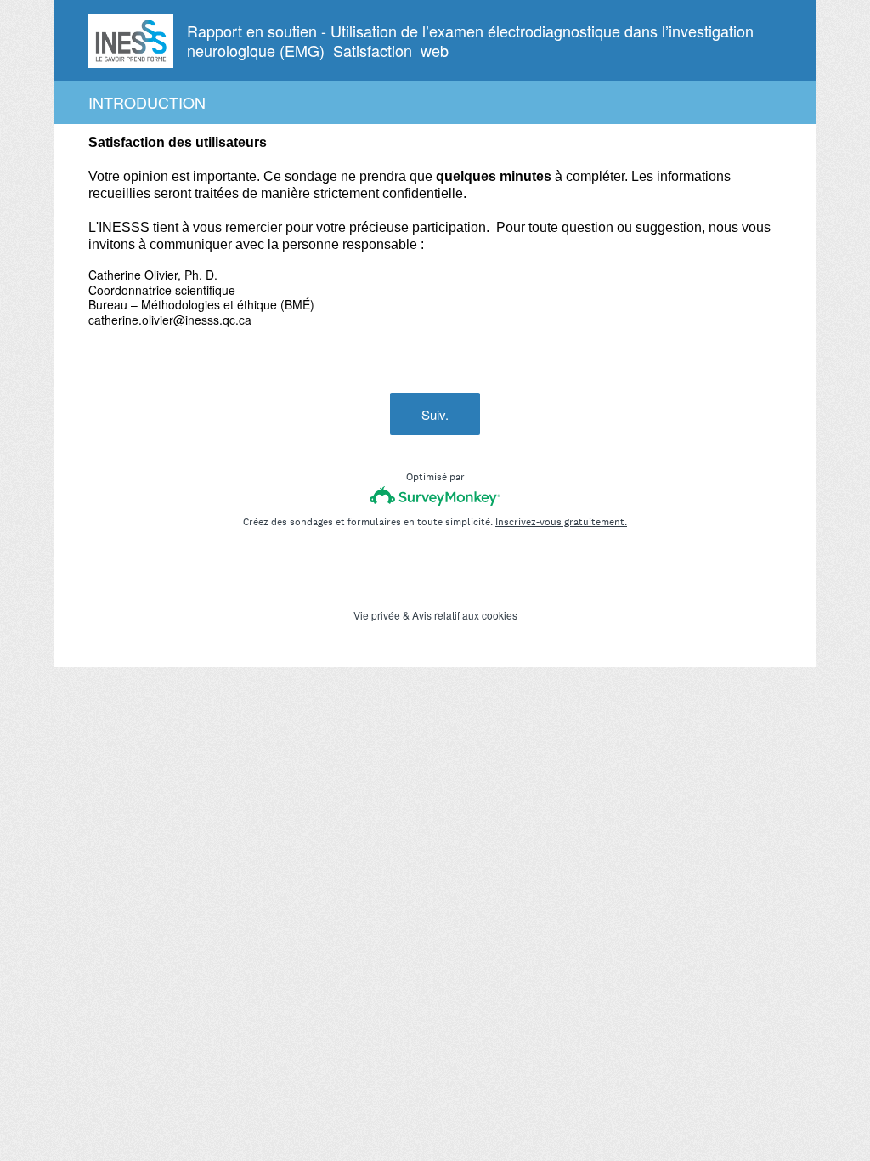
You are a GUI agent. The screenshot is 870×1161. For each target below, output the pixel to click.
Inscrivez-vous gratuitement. (561, 522)
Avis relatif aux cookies (464, 615)
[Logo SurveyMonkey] (435, 495)
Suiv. (435, 414)
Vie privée (376, 615)
